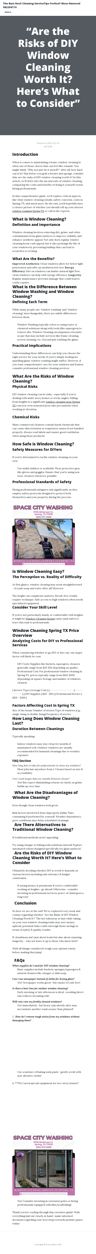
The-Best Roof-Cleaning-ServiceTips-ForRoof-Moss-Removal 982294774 (41, 5)
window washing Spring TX (28, 211)
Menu (7, 12)
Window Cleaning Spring (40, 618)
